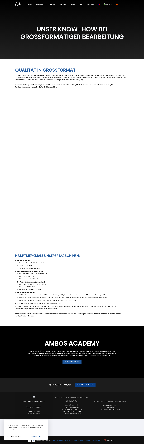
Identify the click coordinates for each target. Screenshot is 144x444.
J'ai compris (36, 436)
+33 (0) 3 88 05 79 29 (74, 411)
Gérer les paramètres (14, 436)
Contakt (90, 4)
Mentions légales (58, 440)
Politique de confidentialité (93, 440)
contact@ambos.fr (28, 401)
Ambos (29, 4)
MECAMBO (63, 4)
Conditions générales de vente (74, 440)
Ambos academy (77, 4)
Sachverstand (40, 4)
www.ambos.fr (41, 401)
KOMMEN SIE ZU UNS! (72, 362)
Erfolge (53, 4)
